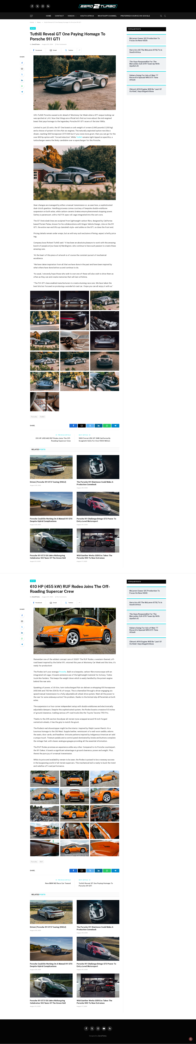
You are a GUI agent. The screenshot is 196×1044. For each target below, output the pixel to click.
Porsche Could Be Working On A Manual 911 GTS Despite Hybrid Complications (51, 520)
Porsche (34, 417)
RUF (41, 862)
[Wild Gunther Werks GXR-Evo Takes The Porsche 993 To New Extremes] (98, 541)
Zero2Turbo (36, 44)
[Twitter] (22, 74)
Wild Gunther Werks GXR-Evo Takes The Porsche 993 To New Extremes (94, 556)
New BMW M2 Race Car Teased (58, 883)
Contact (59, 16)
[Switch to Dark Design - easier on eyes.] (165, 16)
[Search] (161, 15)
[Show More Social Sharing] (79, 50)
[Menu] (31, 15)
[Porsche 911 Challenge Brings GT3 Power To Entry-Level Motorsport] (98, 504)
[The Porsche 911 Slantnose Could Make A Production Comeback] (98, 467)
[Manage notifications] (190, 1039)
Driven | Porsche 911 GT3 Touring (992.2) (48, 482)
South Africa (87, 16)
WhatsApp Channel (107, 16)
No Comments (62, 44)
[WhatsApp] (22, 86)
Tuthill (79, 137)
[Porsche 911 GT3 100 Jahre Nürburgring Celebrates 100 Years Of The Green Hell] (51, 541)
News (33, 28)
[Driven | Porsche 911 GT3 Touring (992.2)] (51, 467)
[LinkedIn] (22, 80)
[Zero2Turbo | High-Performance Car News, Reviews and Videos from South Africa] (98, 6)
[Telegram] (22, 92)
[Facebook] (22, 63)
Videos (71, 16)
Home (48, 16)
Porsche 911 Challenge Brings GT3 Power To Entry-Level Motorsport (96, 520)
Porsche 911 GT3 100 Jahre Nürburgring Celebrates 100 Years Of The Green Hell (48, 556)
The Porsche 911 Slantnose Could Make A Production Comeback (95, 483)
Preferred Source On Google (135, 16)
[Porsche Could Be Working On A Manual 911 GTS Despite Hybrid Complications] (51, 504)
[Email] (22, 68)
